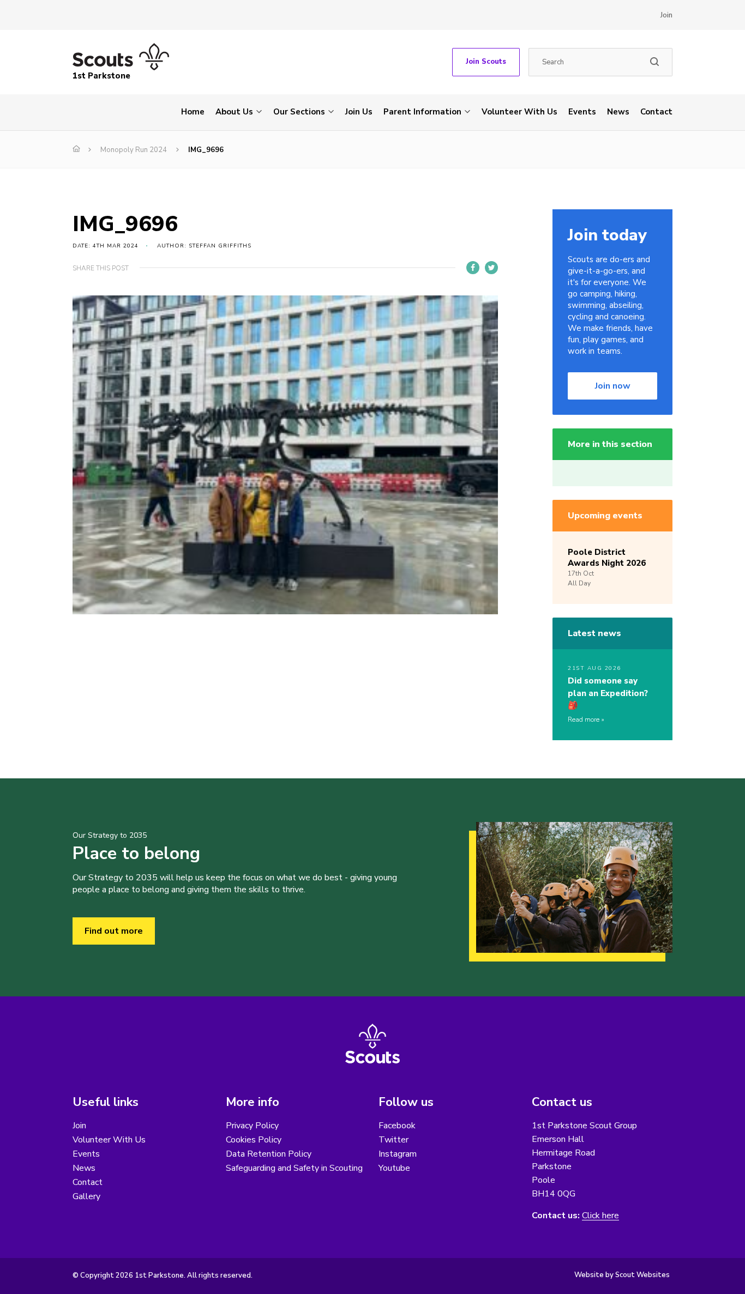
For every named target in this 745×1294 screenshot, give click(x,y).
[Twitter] (491, 267)
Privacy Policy (252, 1126)
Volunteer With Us (519, 111)
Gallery (86, 1196)
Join (666, 15)
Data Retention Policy (268, 1154)
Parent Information (422, 111)
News (618, 111)
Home (193, 111)
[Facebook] (472, 267)
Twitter (393, 1140)
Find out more (114, 931)
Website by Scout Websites (622, 1275)
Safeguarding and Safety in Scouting (294, 1168)
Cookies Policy (253, 1140)
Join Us (358, 111)
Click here (600, 1215)
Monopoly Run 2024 (133, 150)
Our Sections (299, 111)
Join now (612, 386)
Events (582, 111)
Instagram (397, 1154)
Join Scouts (486, 61)
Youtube (394, 1168)
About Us (234, 111)
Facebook (397, 1126)
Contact (656, 111)
